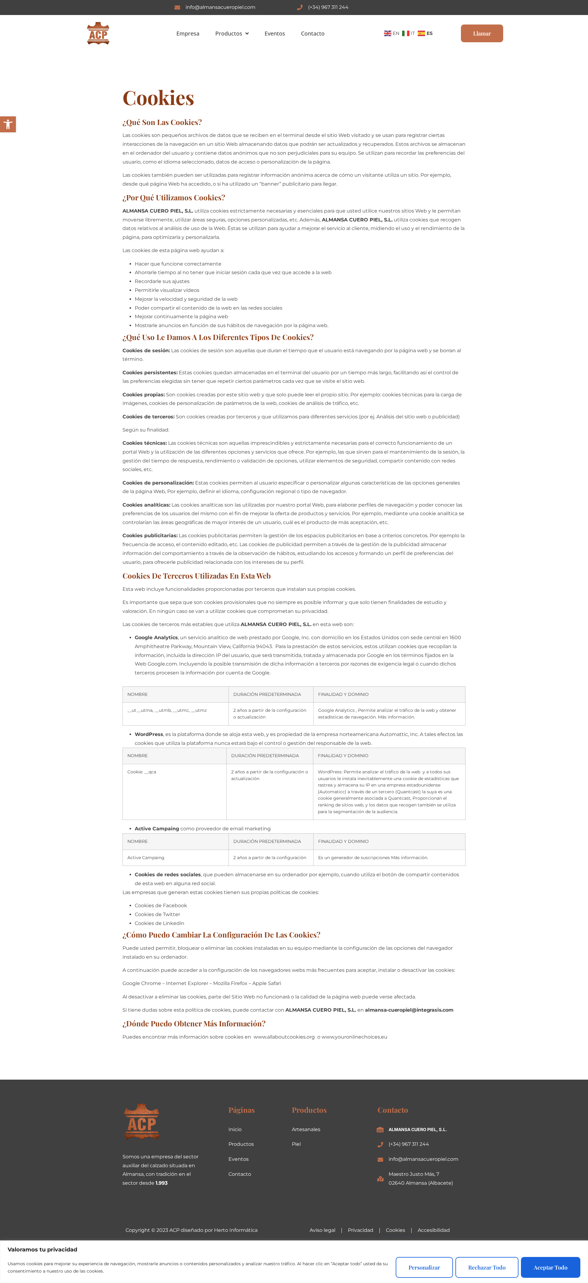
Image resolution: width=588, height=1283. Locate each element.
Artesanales (306, 1129)
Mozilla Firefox (230, 983)
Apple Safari (266, 983)
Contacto (313, 33)
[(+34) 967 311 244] (300, 7)
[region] (294, 1261)
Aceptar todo (550, 1267)
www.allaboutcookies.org (284, 1037)
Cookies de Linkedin (159, 923)
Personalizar (424, 1267)
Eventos (275, 33)
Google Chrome (142, 983)
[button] (8, 124)
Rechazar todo (487, 1267)
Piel (296, 1144)
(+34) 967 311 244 (328, 7)
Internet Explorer (187, 983)
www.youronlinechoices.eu (354, 1037)
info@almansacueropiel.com (220, 7)
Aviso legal (322, 1230)
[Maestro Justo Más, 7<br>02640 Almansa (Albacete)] (380, 1179)
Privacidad (360, 1230)
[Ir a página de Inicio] (98, 33)
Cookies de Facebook (161, 905)
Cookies (395, 1230)
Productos (228, 33)
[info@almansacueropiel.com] (177, 7)
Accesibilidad (434, 1230)
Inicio (235, 1129)
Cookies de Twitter (157, 914)
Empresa (187, 33)
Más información (396, 717)
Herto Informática (236, 1230)
